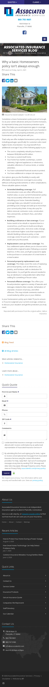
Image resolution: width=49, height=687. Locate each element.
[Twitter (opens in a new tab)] (7, 80)
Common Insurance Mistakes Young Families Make (23, 556)
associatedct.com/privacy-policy (33, 468)
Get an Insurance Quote (12, 597)
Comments (6, 428)
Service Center (9, 586)
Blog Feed (9, 342)
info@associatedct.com (15, 646)
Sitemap (27, 522)
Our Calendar (8, 614)
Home (4, 522)
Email (5, 401)
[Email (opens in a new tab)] (16, 80)
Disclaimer (6, 678)
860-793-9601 (11, 638)
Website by (18, 678)
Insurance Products (10, 592)
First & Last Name (10, 392)
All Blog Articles (11, 351)
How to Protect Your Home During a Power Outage (22, 540)
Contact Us (7, 581)
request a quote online (31, 514)
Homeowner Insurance (14, 363)
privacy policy (38, 480)
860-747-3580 (11, 642)
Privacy (37, 676)
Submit (7, 473)
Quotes (12, 2)
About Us (6, 575)
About (11, 522)
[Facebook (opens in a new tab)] (24, 32)
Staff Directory (8, 608)
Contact (19, 522)
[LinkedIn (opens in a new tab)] (11, 80)
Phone (5, 410)
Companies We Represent (13, 603)
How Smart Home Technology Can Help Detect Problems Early (21, 548)
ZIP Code (6, 419)
